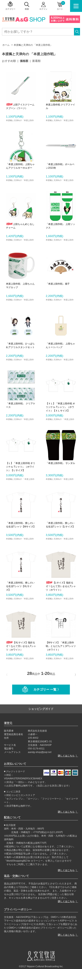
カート (60, 6)
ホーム (6, 45)
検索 (27, 9)
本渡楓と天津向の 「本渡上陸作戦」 (33, 45)
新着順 (36, 60)
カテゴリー (10, 9)
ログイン (43, 9)
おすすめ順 (9, 60)
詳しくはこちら (66, 755)
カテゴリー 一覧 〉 (47, 689)
